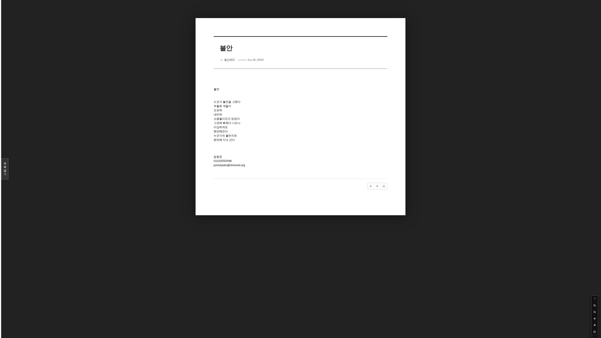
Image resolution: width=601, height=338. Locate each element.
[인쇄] (594, 331)
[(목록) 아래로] (594, 325)
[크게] (594, 305)
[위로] (594, 318)
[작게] (594, 312)
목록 (5, 169)
